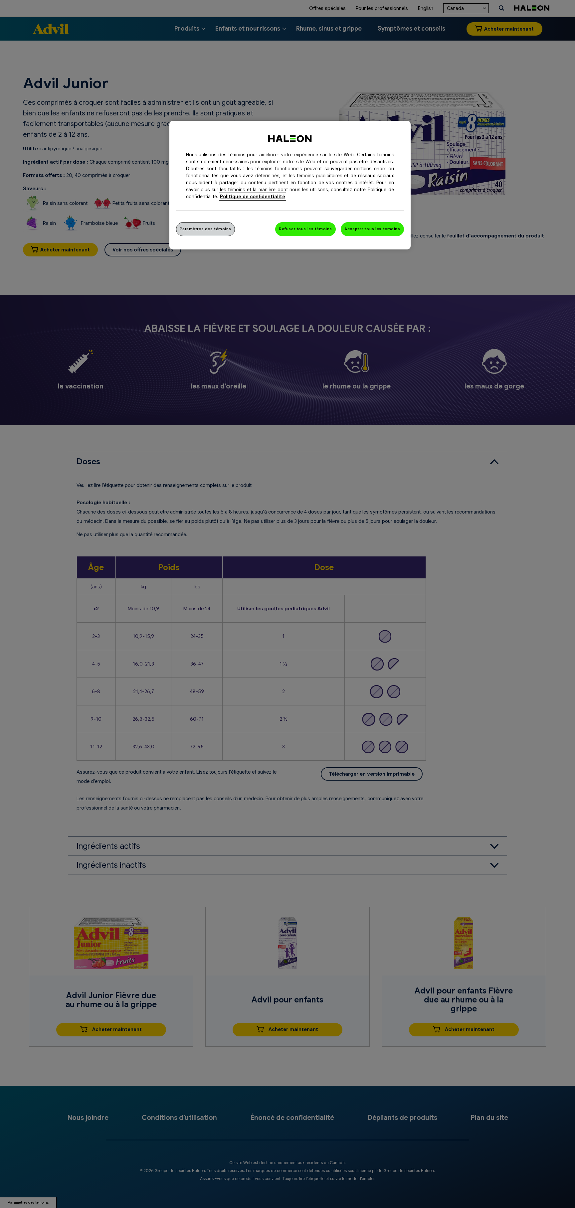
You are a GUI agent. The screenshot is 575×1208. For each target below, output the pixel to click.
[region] (290, 185)
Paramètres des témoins (206, 228)
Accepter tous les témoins (372, 228)
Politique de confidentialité (252, 197)
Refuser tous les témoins (305, 228)
